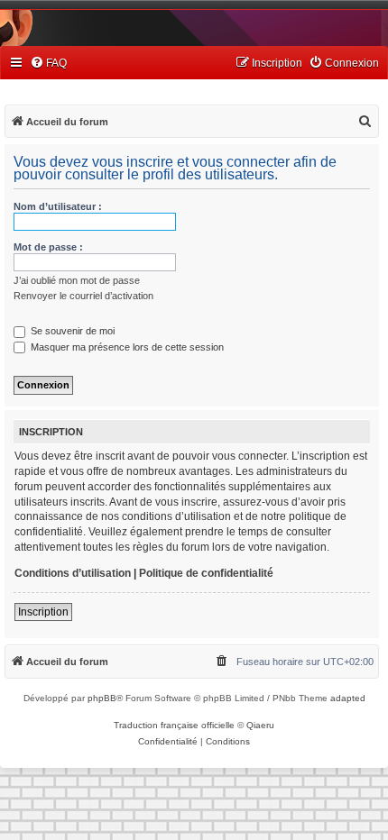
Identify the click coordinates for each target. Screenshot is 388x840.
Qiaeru (260, 725)
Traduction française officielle (174, 725)
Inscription (43, 612)
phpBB (102, 698)
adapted (347, 698)
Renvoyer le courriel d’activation (83, 295)
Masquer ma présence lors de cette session (126, 347)
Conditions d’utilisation (72, 573)
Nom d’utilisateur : (58, 206)
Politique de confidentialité (206, 573)
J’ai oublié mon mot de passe (77, 280)
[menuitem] (48, 63)
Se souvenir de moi (71, 330)
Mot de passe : (48, 247)
